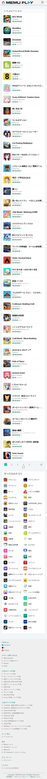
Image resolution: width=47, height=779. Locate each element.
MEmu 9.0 (7, 750)
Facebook (7, 645)
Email (5, 666)
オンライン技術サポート (11, 661)
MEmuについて (8, 744)
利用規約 (9, 777)
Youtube (6, 650)
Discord (6, 663)
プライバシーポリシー (21, 777)
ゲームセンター (8, 736)
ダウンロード (8, 760)
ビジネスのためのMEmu (11, 768)
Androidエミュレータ (10, 747)
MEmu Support (8, 658)
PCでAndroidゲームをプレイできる (15, 752)
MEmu (17, 2)
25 (41, 464)
